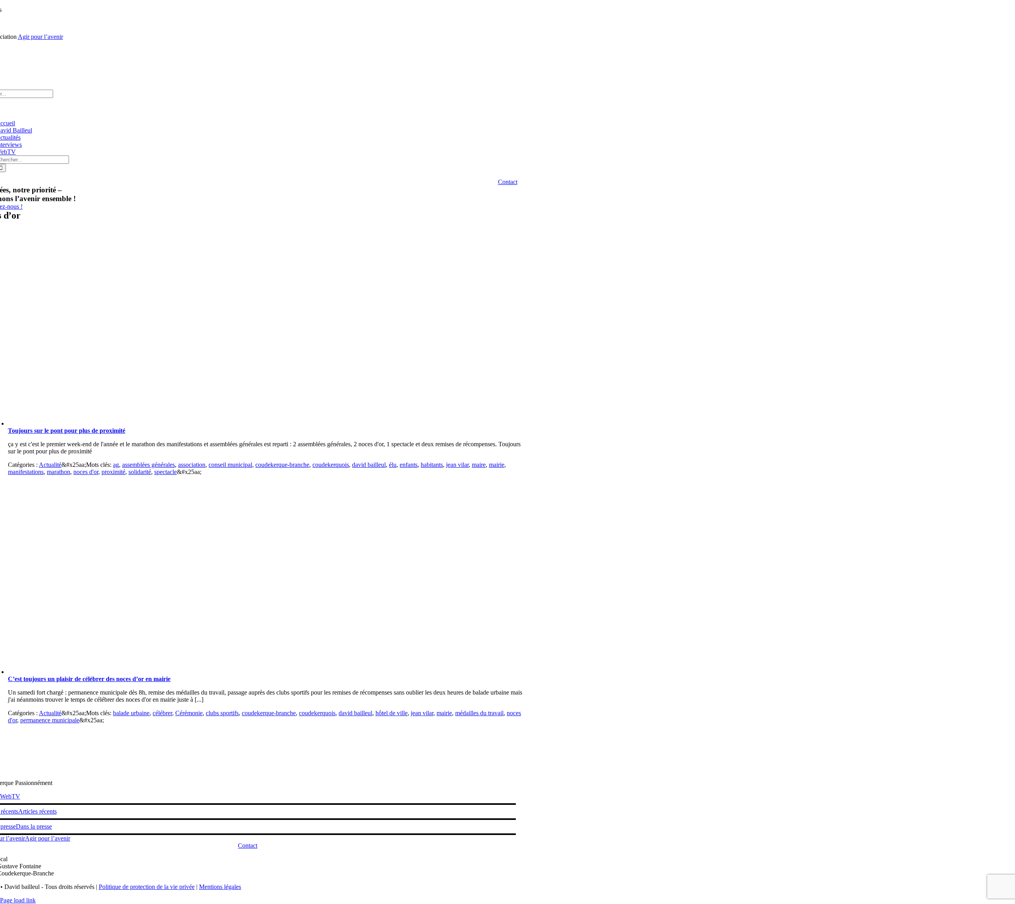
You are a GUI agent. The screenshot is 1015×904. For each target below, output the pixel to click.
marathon (58, 471)
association (191, 464)
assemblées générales (148, 464)
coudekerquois (330, 464)
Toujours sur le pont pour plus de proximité (66, 430)
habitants (432, 464)
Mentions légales (220, 886)
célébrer (162, 713)
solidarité (139, 471)
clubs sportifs (222, 713)
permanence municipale (49, 720)
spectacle (165, 471)
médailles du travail (479, 713)
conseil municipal (230, 464)
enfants (408, 464)
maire (479, 464)
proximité (113, 471)
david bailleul (369, 464)
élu (392, 464)
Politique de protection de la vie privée (147, 886)
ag (116, 464)
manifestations (26, 471)
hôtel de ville (391, 713)
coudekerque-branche (282, 464)
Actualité (50, 464)
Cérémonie (189, 713)
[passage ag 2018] (166, 423)
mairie (496, 464)
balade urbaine (131, 713)
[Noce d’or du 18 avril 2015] (166, 671)
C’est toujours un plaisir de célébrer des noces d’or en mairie (89, 679)
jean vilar (457, 464)
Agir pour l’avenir (40, 36)
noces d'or (85, 471)
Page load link (18, 900)
